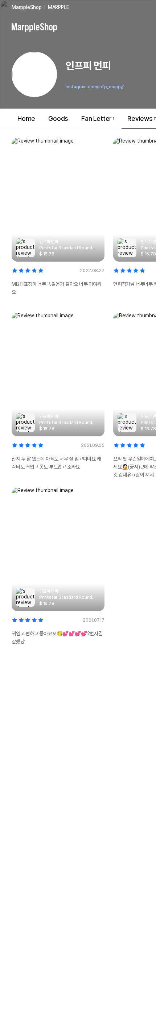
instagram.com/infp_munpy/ (95, 86)
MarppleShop (27, 7)
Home (26, 118)
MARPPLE (58, 7)
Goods (58, 118)
